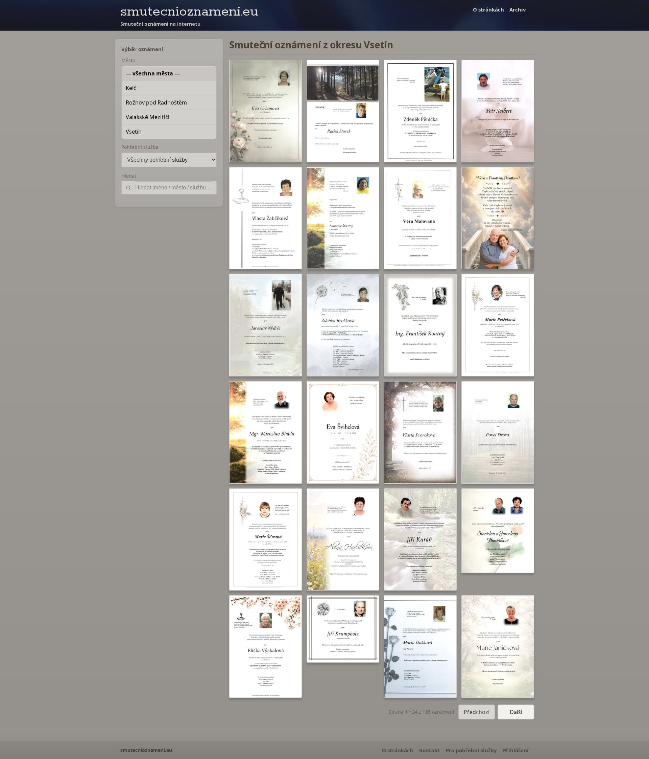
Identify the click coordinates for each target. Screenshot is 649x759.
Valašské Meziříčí (147, 117)
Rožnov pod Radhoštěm (156, 102)
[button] (265, 111)
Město (128, 60)
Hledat (128, 175)
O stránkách (488, 9)
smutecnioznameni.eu (189, 11)
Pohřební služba (140, 147)
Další (516, 712)
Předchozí (476, 712)
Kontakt (429, 750)
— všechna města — (153, 73)
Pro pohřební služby (471, 750)
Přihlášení (516, 750)
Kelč (131, 88)
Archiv (517, 9)
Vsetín (134, 131)
